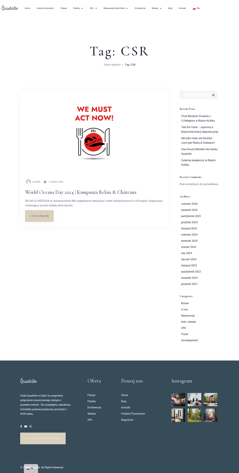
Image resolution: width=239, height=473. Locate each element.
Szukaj (213, 95)
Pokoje (64, 8)
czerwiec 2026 (189, 203)
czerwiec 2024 (189, 234)
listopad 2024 (189, 228)
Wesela (155, 8)
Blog (170, 8)
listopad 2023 (189, 265)
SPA (91, 8)
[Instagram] (30, 426)
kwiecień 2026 (189, 210)
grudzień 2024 (189, 222)
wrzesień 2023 (189, 277)
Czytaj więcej (41, 214)
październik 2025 (191, 216)
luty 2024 (186, 253)
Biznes (185, 303)
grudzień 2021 (189, 284)
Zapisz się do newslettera (43, 438)
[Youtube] (26, 426)
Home (27, 8)
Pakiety (76, 8)
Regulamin (127, 419)
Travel (184, 334)
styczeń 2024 (188, 259)
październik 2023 (191, 271)
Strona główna (112, 64)
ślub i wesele (188, 321)
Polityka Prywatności (133, 413)
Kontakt (182, 8)
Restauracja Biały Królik (114, 8)
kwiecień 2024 (189, 240)
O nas (184, 309)
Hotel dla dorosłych (45, 8)
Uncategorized (189, 340)
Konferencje (140, 8)
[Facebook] (21, 426)
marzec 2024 (188, 247)
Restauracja (188, 315)
